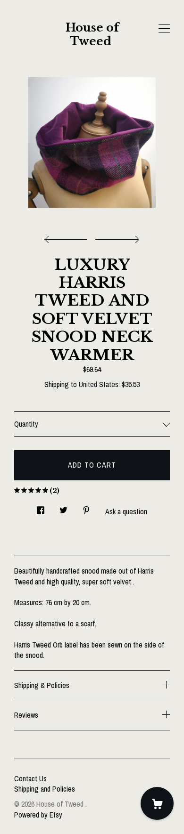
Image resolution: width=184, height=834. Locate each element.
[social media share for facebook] (40, 508)
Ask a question (126, 511)
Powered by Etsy (38, 815)
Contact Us (30, 778)
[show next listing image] (116, 236)
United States (98, 384)
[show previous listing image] (68, 236)
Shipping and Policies (44, 789)
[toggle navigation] (164, 28)
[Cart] (157, 803)
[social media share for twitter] (63, 508)
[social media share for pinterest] (86, 508)
